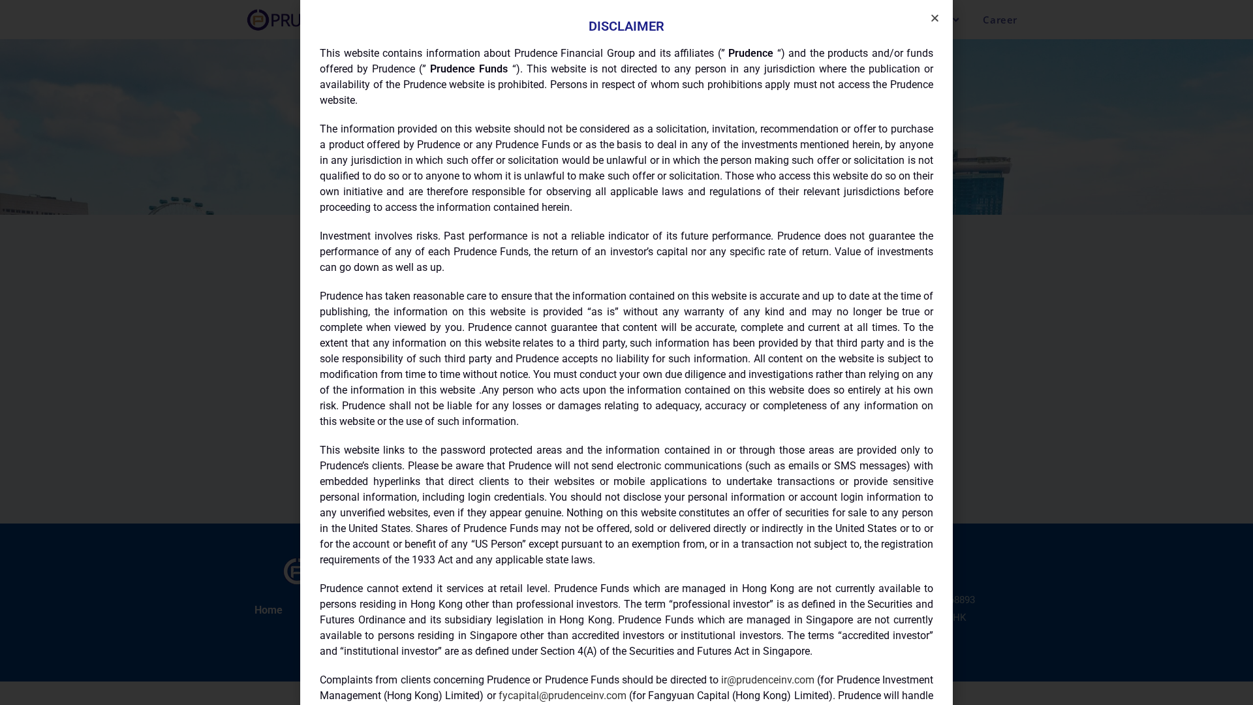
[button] (935, 18)
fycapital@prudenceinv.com (562, 695)
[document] (626, 352)
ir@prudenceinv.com (767, 680)
